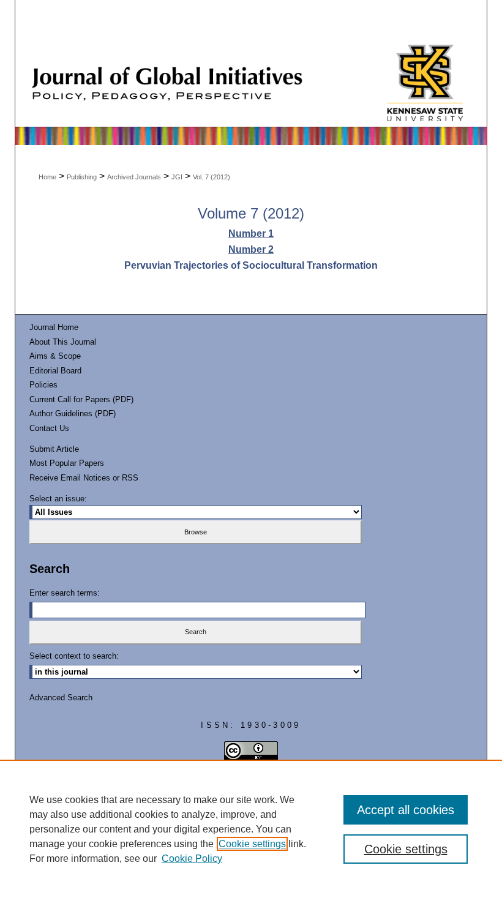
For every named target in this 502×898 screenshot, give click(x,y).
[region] (251, 829)
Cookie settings (252, 844)
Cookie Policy (192, 858)
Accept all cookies (405, 810)
